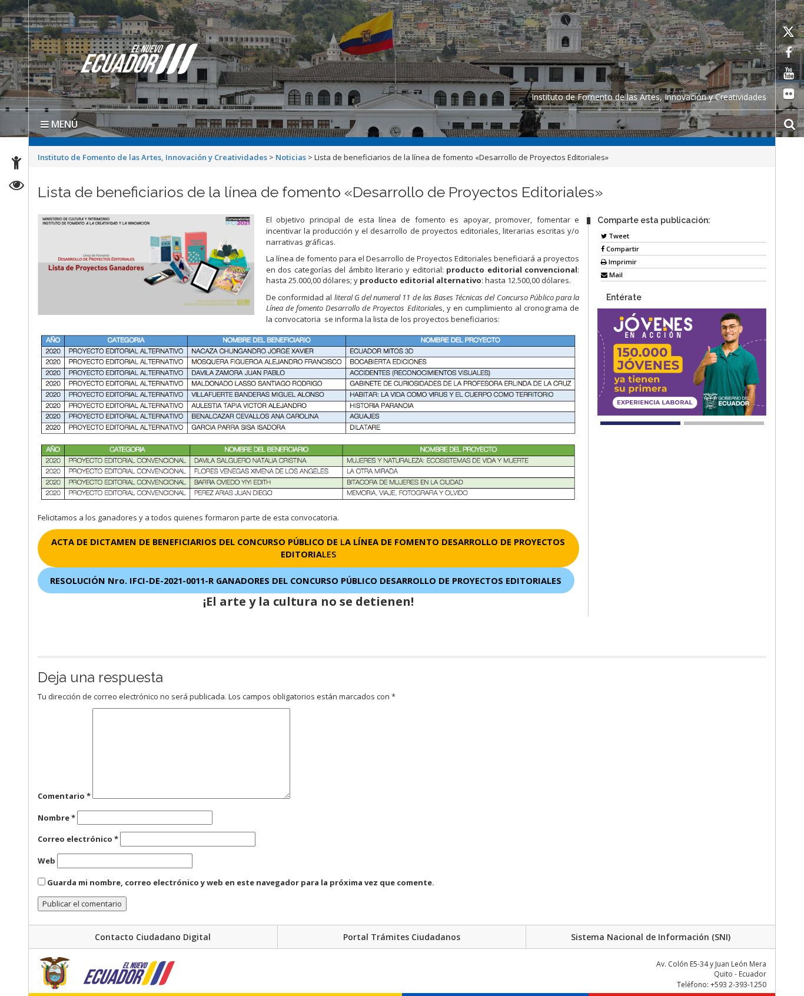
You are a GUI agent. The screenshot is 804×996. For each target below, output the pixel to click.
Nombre (56, 817)
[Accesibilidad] (16, 164)
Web (46, 860)
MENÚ (63, 124)
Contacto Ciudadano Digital (153, 936)
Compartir (621, 248)
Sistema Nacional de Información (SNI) (650, 936)
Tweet (618, 235)
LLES (308, 548)
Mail (615, 274)
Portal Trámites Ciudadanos (401, 936)
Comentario (64, 796)
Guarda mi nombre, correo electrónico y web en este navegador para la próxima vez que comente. (240, 882)
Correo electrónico (78, 839)
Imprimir (622, 261)
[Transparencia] (16, 186)
